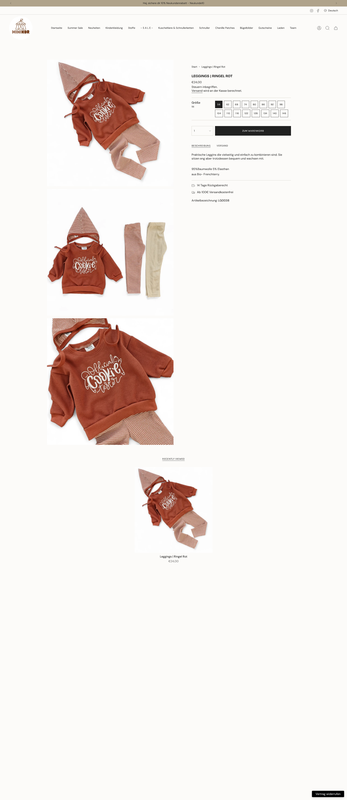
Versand (197, 91)
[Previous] (10, 3)
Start (194, 66)
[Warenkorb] (336, 28)
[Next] (336, 3)
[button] (75, 28)
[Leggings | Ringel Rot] (174, 510)
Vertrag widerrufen (328, 794)
